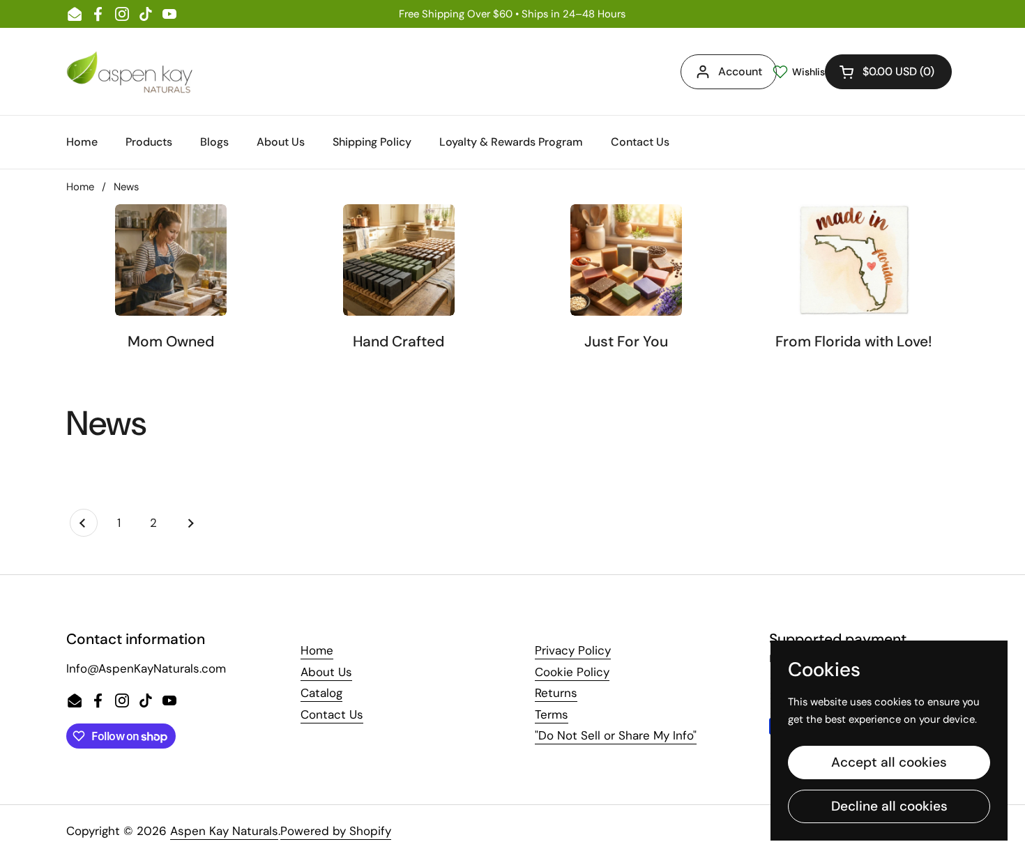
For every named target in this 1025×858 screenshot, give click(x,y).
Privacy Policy (573, 650)
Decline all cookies (889, 806)
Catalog (321, 692)
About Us (326, 672)
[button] (888, 71)
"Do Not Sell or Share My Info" (616, 735)
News (126, 187)
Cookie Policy (572, 672)
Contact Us (332, 714)
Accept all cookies (889, 762)
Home (80, 187)
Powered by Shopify (335, 830)
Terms (551, 714)
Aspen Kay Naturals (224, 830)
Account (740, 71)
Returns (556, 692)
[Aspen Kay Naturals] (130, 71)
